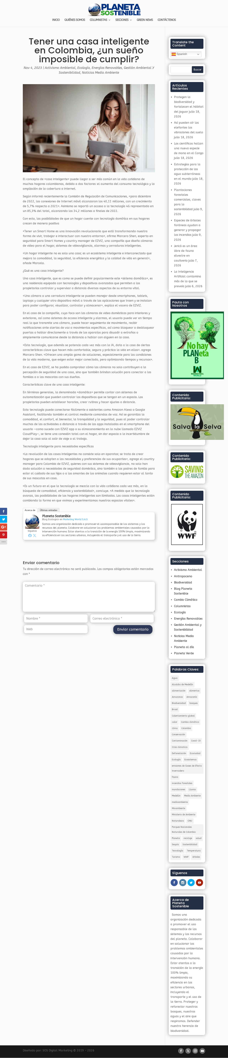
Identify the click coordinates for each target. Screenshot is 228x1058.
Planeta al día (184, 647)
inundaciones (178, 789)
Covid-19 (196, 740)
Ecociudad (195, 753)
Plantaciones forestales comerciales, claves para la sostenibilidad (187, 199)
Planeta (176, 838)
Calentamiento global (183, 716)
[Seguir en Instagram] (195, 1051)
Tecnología (177, 850)
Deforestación (179, 753)
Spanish (181, 54)
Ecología (83, 68)
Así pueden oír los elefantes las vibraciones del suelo (188, 127)
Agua (174, 678)
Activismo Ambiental (60, 68)
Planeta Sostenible (56, 516)
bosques (194, 703)
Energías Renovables (107, 68)
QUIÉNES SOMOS (74, 20)
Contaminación (179, 740)
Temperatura (194, 850)
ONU (190, 821)
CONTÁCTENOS (167, 20)
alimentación (178, 690)
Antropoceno (183, 576)
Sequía (175, 844)
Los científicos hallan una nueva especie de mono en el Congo (188, 148)
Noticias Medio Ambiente (100, 73)
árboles (196, 857)
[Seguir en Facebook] (181, 1051)
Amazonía (191, 697)
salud (198, 838)
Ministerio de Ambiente (183, 814)
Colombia (186, 728)
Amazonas (177, 697)
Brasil (175, 709)
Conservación (178, 734)
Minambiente (178, 808)
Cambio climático (190, 722)
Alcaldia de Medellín (182, 684)
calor (174, 722)
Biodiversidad (183, 582)
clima (175, 728)
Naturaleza (178, 821)
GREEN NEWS (145, 20)
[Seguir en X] (188, 1051)
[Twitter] (34, 535)
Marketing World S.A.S (75, 519)
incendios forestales (182, 783)
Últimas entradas (48, 510)
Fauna (175, 777)
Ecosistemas (190, 759)
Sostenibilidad (190, 844)
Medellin (176, 795)
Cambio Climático (185, 599)
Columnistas (182, 606)
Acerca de (30, 510)
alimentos (194, 690)
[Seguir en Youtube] (202, 1051)
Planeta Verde (184, 653)
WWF (186, 857)
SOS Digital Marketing (57, 1050)
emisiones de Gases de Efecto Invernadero (187, 768)
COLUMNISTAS (98, 20)
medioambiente (180, 802)
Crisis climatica (179, 747)
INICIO (56, 20)
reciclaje (188, 838)
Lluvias (192, 789)
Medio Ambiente (192, 795)
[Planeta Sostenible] (32, 526)
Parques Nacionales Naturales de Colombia (184, 829)
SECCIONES (121, 20)
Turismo (176, 857)
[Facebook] (30, 535)
